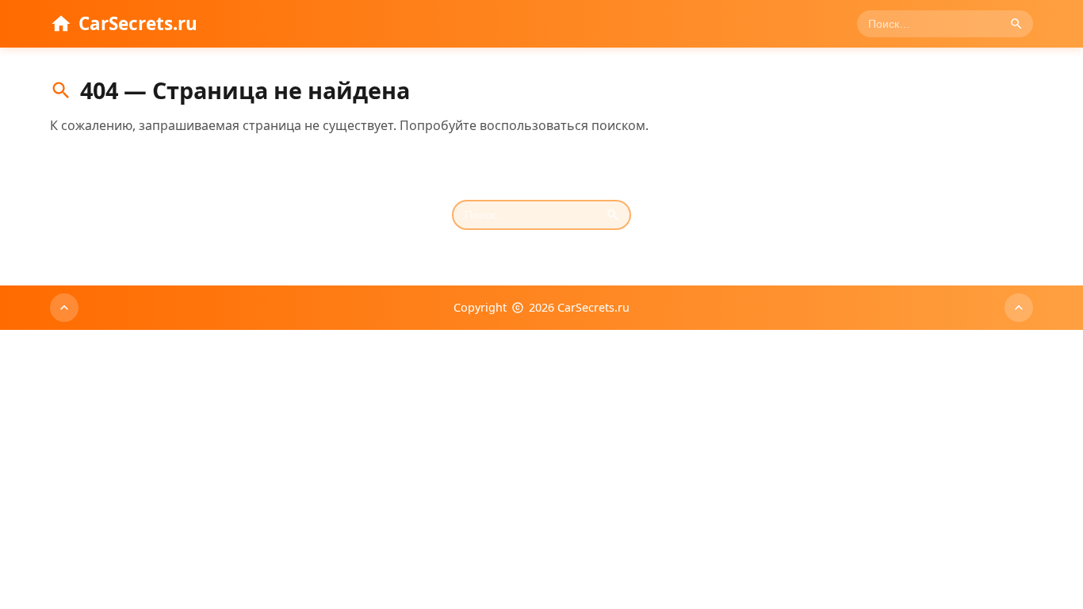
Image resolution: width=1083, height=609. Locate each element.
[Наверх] (64, 307)
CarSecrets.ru (137, 23)
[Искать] (1016, 23)
